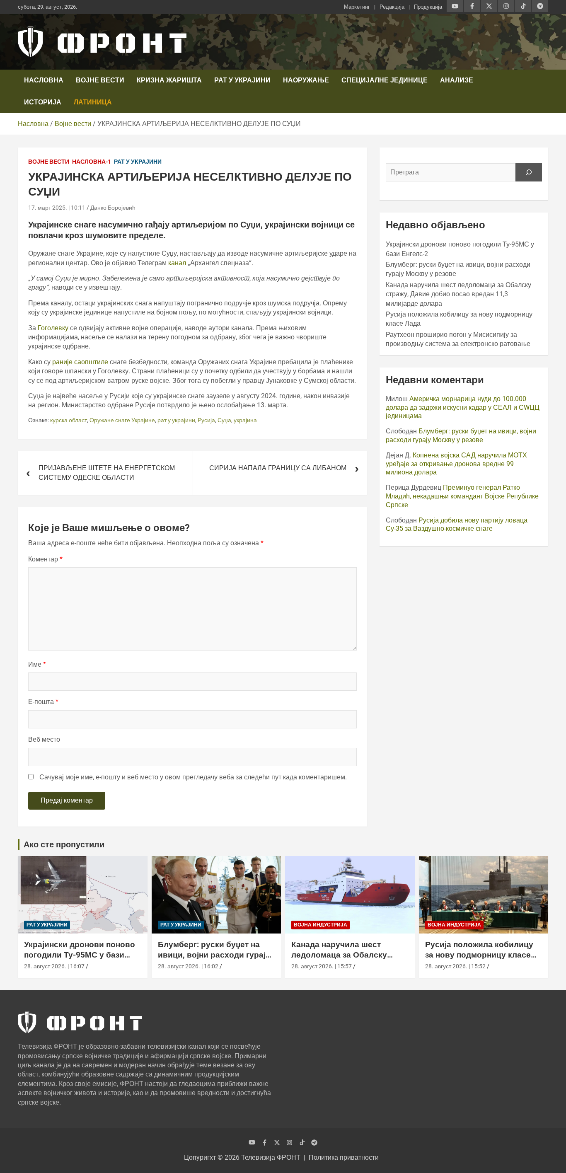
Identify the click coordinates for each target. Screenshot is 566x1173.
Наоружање (306, 80)
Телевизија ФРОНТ (270, 1157)
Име (37, 664)
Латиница (93, 102)
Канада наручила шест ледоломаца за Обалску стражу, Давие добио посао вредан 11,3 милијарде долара (458, 294)
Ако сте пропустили (64, 844)
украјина (245, 420)
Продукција (428, 7)
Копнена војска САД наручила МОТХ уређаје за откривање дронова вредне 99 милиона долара (456, 463)
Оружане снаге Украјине (122, 420)
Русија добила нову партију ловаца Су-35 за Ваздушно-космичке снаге (456, 524)
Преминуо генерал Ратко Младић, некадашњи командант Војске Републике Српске (462, 496)
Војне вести (100, 80)
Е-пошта (43, 702)
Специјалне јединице (384, 80)
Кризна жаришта (169, 80)
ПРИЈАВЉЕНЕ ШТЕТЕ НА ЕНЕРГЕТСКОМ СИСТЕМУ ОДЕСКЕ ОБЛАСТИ (107, 472)
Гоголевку (54, 328)
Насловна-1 (91, 161)
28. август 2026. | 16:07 (54, 966)
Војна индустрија (320, 925)
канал (178, 263)
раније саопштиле (79, 362)
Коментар (45, 559)
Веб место (44, 739)
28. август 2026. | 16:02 (188, 966)
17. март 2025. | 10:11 (56, 207)
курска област (68, 420)
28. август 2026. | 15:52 (455, 966)
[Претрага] (528, 172)
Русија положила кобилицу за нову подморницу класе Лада (479, 955)
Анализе (456, 80)
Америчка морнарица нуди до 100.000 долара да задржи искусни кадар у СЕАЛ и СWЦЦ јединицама (462, 407)
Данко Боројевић (112, 207)
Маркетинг (357, 7)
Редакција (392, 7)
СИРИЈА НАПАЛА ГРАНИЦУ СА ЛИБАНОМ (277, 468)
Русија (206, 420)
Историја (42, 102)
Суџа (224, 420)
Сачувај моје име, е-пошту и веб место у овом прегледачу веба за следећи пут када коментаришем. (193, 777)
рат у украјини (176, 420)
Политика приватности (344, 1157)
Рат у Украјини (242, 80)
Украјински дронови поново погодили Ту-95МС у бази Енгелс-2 (79, 955)
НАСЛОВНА (43, 80)
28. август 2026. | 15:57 (321, 966)
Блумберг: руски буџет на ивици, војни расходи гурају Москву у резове (461, 435)
